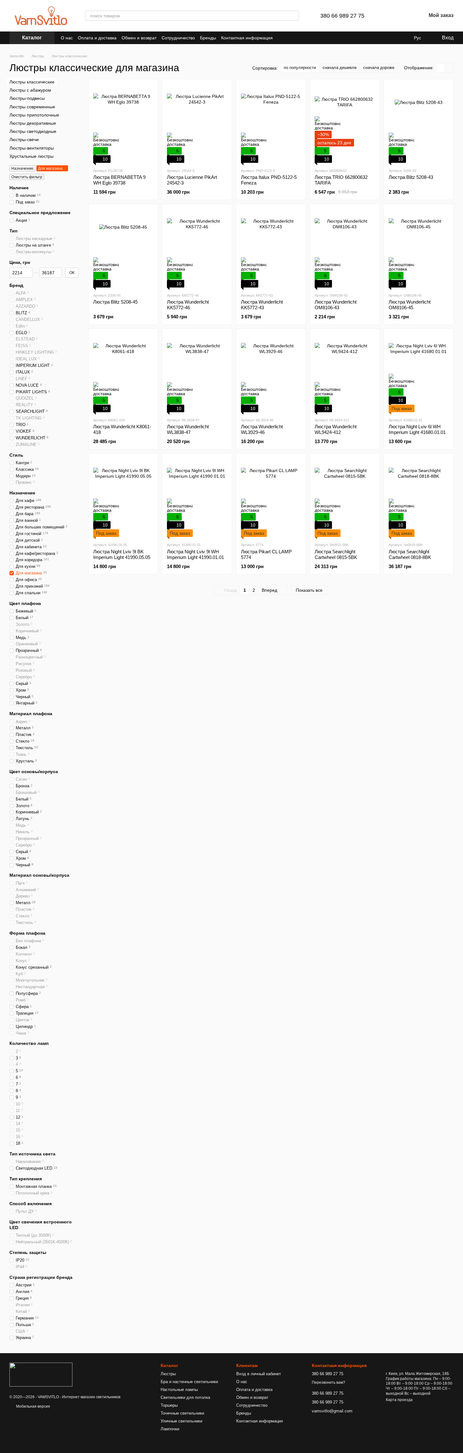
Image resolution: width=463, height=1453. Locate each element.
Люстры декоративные (32, 123)
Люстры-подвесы (27, 98)
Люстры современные (32, 106)
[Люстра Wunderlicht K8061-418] (123, 372)
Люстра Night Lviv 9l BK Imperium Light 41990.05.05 (121, 554)
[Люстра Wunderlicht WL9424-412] (344, 372)
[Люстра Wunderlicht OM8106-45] (419, 248)
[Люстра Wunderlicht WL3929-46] (271, 372)
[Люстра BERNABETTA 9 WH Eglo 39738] (123, 123)
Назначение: (22, 168)
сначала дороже (378, 67)
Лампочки (170, 1429)
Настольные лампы (179, 1389)
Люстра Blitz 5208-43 (411, 177)
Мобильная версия (32, 1406)
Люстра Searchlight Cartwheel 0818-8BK (410, 554)
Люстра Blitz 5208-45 (115, 302)
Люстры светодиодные (32, 131)
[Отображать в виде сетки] (441, 68)
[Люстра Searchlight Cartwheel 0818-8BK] (419, 497)
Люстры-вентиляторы (31, 147)
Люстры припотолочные (34, 114)
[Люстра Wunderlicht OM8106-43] (344, 248)
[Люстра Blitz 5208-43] (419, 123)
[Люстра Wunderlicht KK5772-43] (271, 248)
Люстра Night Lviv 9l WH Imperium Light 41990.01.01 (195, 554)
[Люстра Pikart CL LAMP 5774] (271, 497)
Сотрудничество (178, 37)
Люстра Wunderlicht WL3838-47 (188, 429)
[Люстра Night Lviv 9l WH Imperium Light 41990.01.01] (197, 497)
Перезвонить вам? (328, 1382)
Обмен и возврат (139, 37)
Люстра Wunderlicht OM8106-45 (410, 304)
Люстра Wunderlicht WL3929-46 (262, 429)
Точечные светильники (182, 1413)
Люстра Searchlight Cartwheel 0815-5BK (336, 554)
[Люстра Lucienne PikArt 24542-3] (197, 123)
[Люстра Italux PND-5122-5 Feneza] (271, 123)
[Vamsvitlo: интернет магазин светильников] (40, 1374)
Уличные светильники (181, 1421)
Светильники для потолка (185, 1397)
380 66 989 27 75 (342, 16)
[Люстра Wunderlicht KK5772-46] (197, 248)
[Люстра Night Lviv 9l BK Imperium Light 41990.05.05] (123, 497)
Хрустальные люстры (31, 155)
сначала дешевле (340, 67)
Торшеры (169, 1405)
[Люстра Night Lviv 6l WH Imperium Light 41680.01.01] (419, 372)
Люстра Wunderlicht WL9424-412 (336, 429)
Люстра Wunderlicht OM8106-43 (336, 304)
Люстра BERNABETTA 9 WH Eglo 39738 (119, 179)
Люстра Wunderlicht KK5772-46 (188, 304)
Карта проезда (399, 1400)
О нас (67, 37)
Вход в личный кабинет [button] (258, 1373)
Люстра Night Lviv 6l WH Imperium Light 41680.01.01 (417, 429)
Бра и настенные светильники (189, 1381)
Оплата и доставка (97, 37)
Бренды (208, 37)
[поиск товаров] (294, 16)
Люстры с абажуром (30, 90)
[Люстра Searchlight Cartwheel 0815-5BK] (344, 497)
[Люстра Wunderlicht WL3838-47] (197, 372)
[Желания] (405, 16)
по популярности (300, 67)
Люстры (168, 1373)
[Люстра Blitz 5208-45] (123, 248)
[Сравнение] (388, 16)
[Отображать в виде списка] (449, 68)
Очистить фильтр (26, 177)
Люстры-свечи (24, 139)
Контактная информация (247, 37)
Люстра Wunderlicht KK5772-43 (262, 304)
